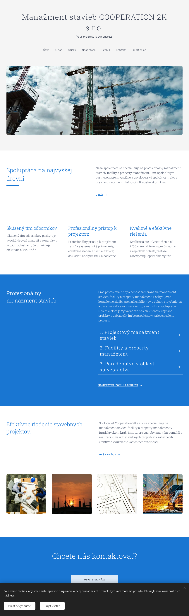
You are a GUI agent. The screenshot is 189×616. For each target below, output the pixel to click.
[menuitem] (47, 50)
